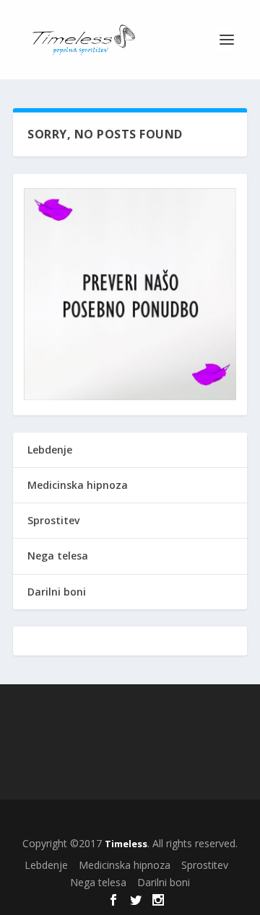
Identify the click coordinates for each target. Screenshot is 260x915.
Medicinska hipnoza (77, 485)
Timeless (126, 843)
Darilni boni (56, 591)
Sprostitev (53, 520)
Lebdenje (49, 449)
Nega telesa (57, 555)
